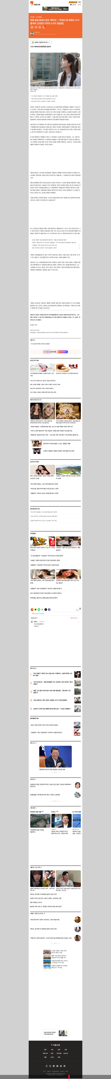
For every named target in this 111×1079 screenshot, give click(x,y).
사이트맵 (62, 1071)
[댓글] (43, 27)
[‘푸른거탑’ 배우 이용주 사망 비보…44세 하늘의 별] (77, 919)
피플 (45, 1057)
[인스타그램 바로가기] (57, 1066)
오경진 (35, 32)
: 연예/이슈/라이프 (36, 913)
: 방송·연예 (35, 867)
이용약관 (48, 1071)
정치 (45, 1050)
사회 (52, 1050)
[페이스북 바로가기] (46, 1066)
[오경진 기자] (32, 34)
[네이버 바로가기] (61, 1066)
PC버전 (66, 1071)
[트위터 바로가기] (50, 1066)
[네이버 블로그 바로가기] (64, 1066)
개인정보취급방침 (55, 1071)
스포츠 (52, 1057)
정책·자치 (45, 1053)
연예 (59, 1057)
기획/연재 (32, 17)
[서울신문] (35, 3)
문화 (52, 1053)
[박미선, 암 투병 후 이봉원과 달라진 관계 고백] (77, 929)
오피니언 (32, 779)
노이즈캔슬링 (39, 17)
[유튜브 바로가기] (53, 1066)
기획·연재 (32, 808)
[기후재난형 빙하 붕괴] (77, 794)
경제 (59, 1050)
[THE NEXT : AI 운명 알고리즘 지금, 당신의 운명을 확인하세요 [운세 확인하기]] (55, 352)
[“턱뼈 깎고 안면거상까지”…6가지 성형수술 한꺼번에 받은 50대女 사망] (77, 938)
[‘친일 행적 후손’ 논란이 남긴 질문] (77, 785)
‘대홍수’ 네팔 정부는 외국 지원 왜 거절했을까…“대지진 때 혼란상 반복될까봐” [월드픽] (54, 242)
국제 (66, 1050)
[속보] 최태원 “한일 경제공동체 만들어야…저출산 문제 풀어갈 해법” (49, 240)
